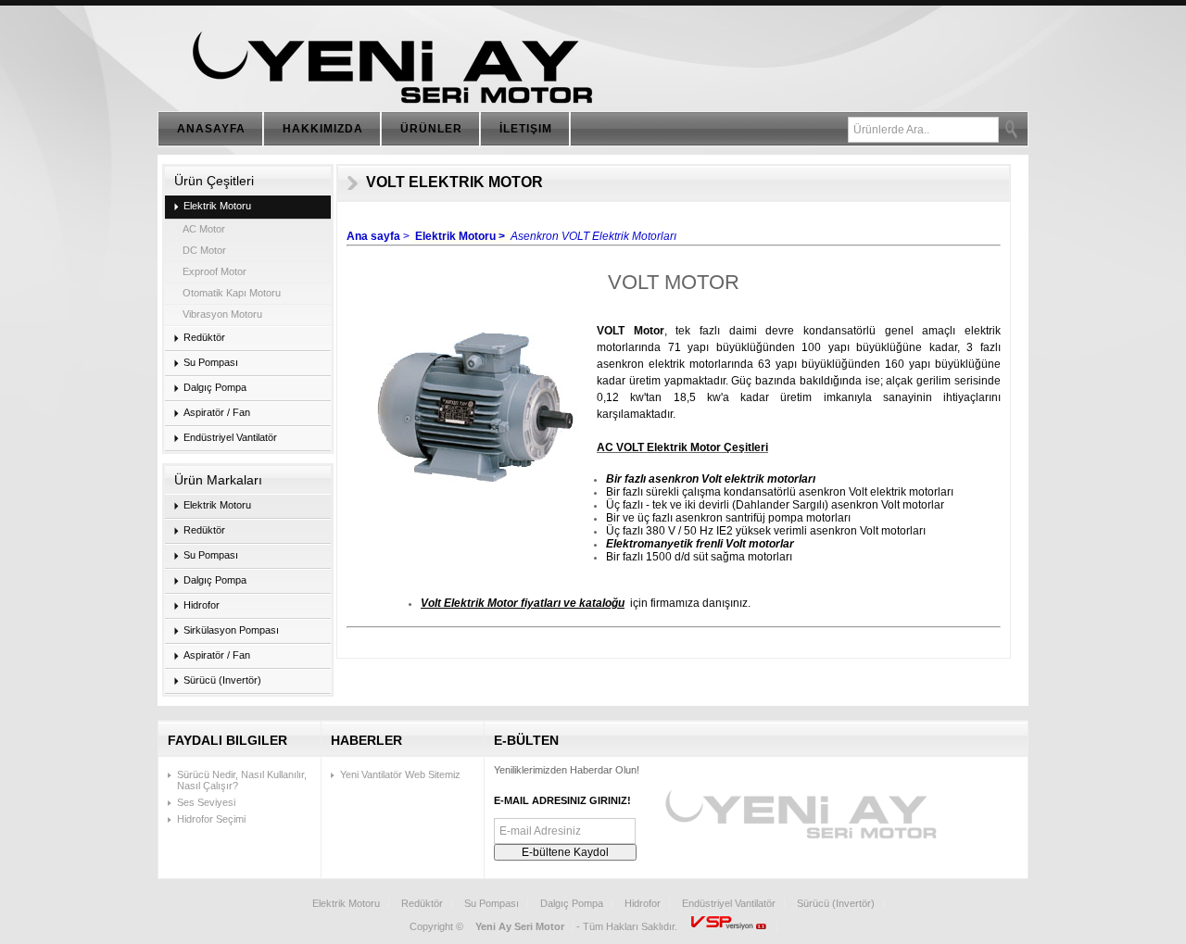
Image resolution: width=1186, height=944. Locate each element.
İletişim (525, 128)
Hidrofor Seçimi (211, 818)
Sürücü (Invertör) (836, 903)
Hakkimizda (323, 128)
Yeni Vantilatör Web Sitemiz (400, 774)
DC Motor (204, 250)
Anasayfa (211, 128)
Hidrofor (643, 903)
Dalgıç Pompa (571, 903)
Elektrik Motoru (346, 903)
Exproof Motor (214, 271)
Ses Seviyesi (206, 802)
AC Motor (204, 228)
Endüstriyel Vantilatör (729, 903)
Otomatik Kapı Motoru (232, 292)
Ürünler (431, 128)
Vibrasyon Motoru (222, 314)
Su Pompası (491, 903)
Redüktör (422, 903)
